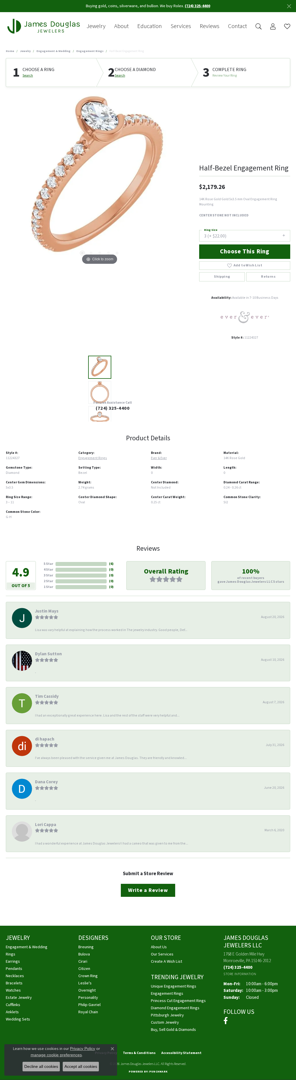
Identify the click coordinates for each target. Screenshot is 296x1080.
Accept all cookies (80, 1066)
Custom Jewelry (165, 1022)
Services (181, 26)
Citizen (84, 969)
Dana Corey (46, 782)
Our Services (162, 954)
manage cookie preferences (56, 1055)
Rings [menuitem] (10, 954)
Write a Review (148, 890)
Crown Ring (88, 976)
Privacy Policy (82, 1048)
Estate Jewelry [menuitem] (19, 997)
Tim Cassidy (47, 696)
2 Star (48, 581)
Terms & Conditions (139, 1053)
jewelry (25, 51)
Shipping (222, 276)
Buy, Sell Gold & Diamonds (173, 1030)
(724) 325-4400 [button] (197, 6)
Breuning (86, 947)
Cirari (82, 961)
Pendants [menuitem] (14, 969)
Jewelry (96, 26)
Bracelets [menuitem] (14, 983)
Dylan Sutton (48, 654)
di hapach (44, 739)
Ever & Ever (159, 458)
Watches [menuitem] (13, 990)
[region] (99, 179)
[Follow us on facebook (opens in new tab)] (225, 1020)
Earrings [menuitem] (13, 961)
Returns (268, 276)
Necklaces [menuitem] (15, 976)
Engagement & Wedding (53, 51)
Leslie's (85, 983)
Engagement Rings (89, 51)
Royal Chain (88, 1012)
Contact (237, 26)
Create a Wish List (166, 961)
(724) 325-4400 (113, 408)
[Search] (259, 26)
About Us (159, 947)
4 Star (48, 569)
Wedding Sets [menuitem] (18, 1019)
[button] (82, 253)
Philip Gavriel (89, 1005)
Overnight (87, 990)
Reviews (209, 26)
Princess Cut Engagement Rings (178, 1001)
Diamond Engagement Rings (175, 1008)
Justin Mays (46, 611)
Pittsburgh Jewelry (167, 1015)
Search (28, 76)
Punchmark (158, 1072)
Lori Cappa (45, 824)
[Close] (289, 6)
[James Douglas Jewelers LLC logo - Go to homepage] (44, 26)
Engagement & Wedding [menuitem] (26, 947)
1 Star (48, 586)
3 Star (48, 575)
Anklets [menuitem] (12, 1012)
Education (149, 26)
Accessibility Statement (181, 1053)
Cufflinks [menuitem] (13, 1005)
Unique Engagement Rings (173, 986)
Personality (88, 997)
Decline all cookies (41, 1066)
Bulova (84, 954)
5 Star (48, 563)
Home (10, 51)
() (111, 563)
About (121, 26)
